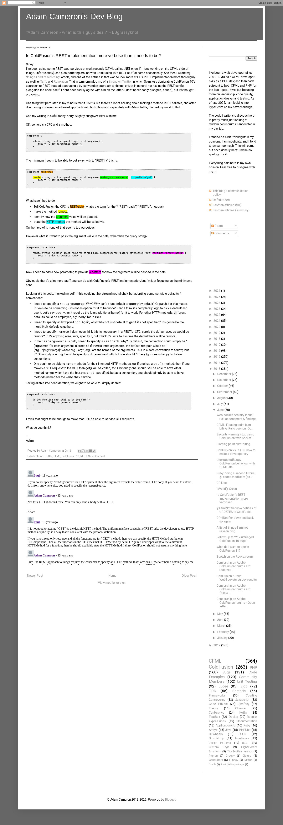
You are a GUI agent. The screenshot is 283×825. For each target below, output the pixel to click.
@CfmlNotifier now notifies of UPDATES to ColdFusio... (237, 510)
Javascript (242, 699)
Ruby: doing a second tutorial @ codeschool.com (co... (236, 475)
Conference (216, 712)
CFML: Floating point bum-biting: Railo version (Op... (235, 426)
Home (112, 575)
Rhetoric (239, 691)
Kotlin (243, 712)
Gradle (212, 764)
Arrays (213, 730)
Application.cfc (225, 725)
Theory (213, 708)
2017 (217, 345)
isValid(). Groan (227, 489)
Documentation (247, 721)
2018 (217, 339)
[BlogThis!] (83, 451)
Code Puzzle (218, 704)
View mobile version (112, 583)
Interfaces (242, 738)
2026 (217, 291)
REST (83, 456)
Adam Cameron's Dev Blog (74, 16)
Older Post (189, 575)
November (224, 380)
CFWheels (216, 734)
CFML (57, 456)
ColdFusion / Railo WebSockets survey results (237, 577)
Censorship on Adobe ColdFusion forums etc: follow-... (234, 589)
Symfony (244, 704)
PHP (253, 667)
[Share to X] (87, 451)
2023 (217, 309)
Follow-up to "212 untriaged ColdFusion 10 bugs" (235, 539)
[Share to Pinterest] (94, 451)
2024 (217, 303)
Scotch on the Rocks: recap (235, 556)
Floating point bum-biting (233, 444)
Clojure (247, 755)
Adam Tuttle (44, 456)
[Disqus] (111, 517)
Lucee (223, 686)
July (220, 404)
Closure (240, 708)
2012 (217, 645)
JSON (242, 734)
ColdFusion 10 (70, 456)
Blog (244, 686)
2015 (217, 356)
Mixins (248, 760)
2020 (217, 327)
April (220, 620)
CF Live (222, 483)
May (220, 614)
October (223, 386)
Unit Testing (247, 681)
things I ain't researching (43, 77)
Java (228, 730)
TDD (212, 691)
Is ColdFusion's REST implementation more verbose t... (232, 498)
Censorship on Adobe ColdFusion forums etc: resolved (234, 566)
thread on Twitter (120, 81)
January (222, 638)
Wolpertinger (237, 764)
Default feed (221, 200)
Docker (233, 717)
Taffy (43, 81)
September (225, 392)
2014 (217, 363)
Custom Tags (219, 747)
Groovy (230, 755)
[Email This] (79, 451)
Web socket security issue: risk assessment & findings (236, 416)
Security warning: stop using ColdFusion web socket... (235, 436)
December (224, 374)
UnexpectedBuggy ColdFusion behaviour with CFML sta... (236, 463)
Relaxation (61, 81)
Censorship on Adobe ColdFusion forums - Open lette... (236, 602)
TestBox (214, 717)
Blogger (170, 799)
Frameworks (217, 695)
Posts (218, 226)
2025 (217, 297)
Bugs (226, 672)
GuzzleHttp (216, 738)
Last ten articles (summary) (231, 210)
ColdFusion (221, 667)
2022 (217, 315)
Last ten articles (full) (227, 205)
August (222, 398)
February (223, 632)
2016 (217, 350)
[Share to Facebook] (90, 451)
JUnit (223, 764)
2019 (217, 333)
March (221, 626)
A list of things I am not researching (232, 529)
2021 (217, 321)
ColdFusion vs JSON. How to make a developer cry (236, 452)
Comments (221, 233)
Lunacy (233, 760)
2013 (217, 369)
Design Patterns (220, 743)
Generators (216, 760)
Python (213, 755)
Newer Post (35, 575)
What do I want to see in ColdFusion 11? (233, 548)
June (220, 410)
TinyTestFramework (239, 751)
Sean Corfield (96, 456)
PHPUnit (244, 730)
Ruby (247, 725)
